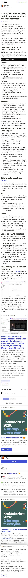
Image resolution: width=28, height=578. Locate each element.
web (6, 21)
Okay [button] (4, 575)
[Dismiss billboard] (26, 547)
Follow (14, 461)
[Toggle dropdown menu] (26, 316)
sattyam (6, 5)
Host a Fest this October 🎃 (13, 438)
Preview (13, 399)
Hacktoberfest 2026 (6, 538)
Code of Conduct (10, 403)
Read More (5, 384)
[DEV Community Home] (5, 2)
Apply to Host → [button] (6, 449)
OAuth (4, 180)
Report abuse (19, 403)
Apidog (17, 271)
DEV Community (13, 473)
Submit (6, 399)
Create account (22, 2)
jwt (2, 21)
